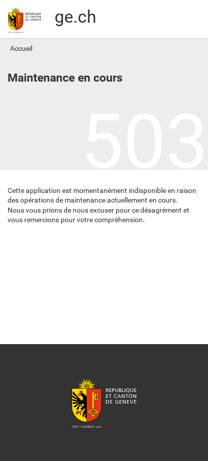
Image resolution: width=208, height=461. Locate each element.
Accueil (21, 48)
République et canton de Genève (104, 402)
